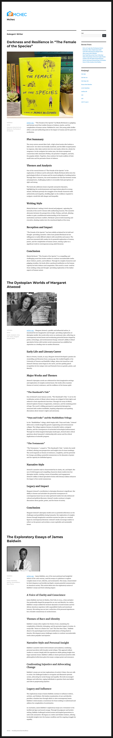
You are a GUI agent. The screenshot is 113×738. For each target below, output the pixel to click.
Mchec (11, 19)
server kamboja (85, 88)
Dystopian (13, 335)
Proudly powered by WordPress (20, 730)
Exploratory (14, 580)
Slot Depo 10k (84, 81)
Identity (9, 582)
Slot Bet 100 (84, 77)
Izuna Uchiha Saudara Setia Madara (92, 62)
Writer (8, 125)
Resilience (9, 129)
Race (8, 584)
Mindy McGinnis (16, 127)
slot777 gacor (85, 102)
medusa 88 (84, 91)
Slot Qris (83, 74)
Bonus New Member (86, 84)
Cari (82, 33)
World (13, 338)
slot (82, 95)
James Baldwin (16, 582)
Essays (8, 580)
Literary (11, 336)
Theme (12, 584)
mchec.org (30, 123)
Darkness (9, 127)
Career (8, 335)
